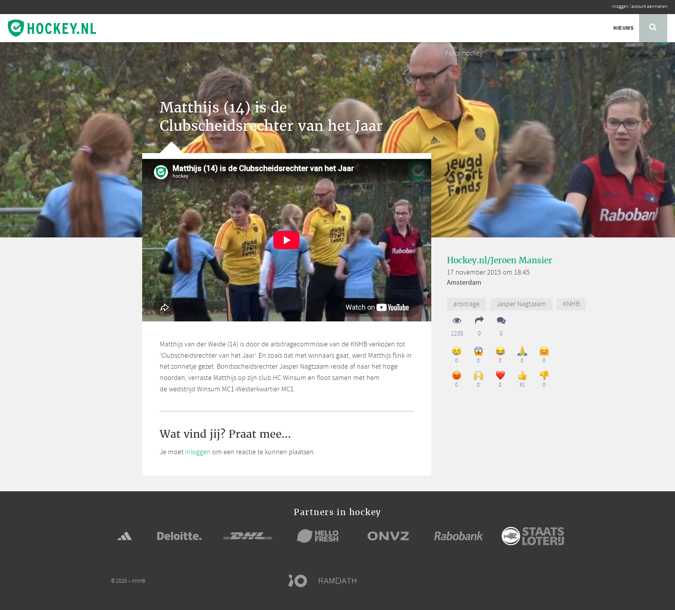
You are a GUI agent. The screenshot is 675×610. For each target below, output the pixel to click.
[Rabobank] (458, 535)
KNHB (571, 304)
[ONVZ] (388, 535)
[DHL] (247, 535)
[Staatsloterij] (533, 536)
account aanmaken (649, 7)
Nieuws (623, 28)
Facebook (515, 580)
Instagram (544, 580)
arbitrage (466, 304)
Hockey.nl (52, 28)
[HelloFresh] (318, 535)
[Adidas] (124, 535)
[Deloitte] (179, 535)
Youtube (559, 580)
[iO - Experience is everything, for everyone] (301, 580)
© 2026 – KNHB (128, 581)
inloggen (620, 7)
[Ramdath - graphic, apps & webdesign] (341, 581)
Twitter (529, 580)
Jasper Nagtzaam (521, 304)
